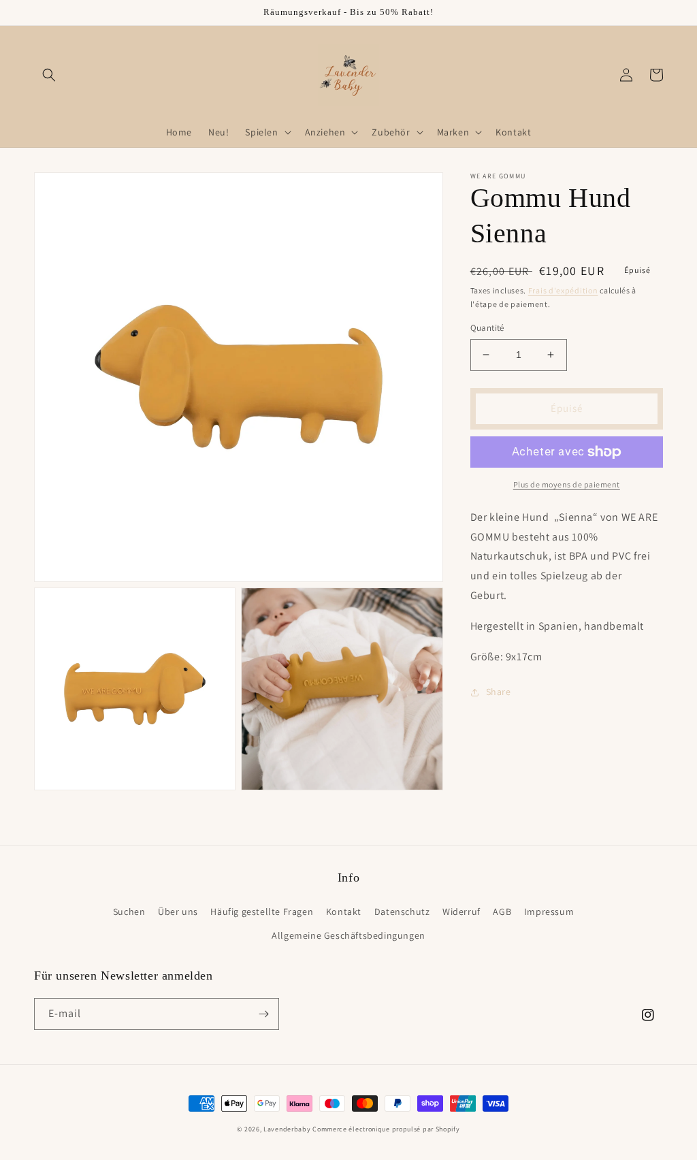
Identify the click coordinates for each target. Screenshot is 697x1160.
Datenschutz (402, 911)
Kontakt (343, 911)
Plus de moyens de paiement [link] (566, 484)
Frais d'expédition (563, 290)
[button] (49, 75)
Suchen (129, 911)
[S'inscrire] (263, 1014)
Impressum (549, 911)
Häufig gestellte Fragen (261, 911)
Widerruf (461, 911)
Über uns (178, 911)
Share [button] (498, 692)
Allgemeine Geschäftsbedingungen (348, 935)
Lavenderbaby (286, 1129)
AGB (502, 911)
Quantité (487, 328)
